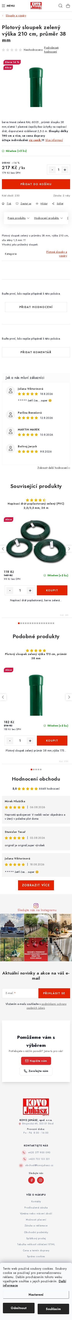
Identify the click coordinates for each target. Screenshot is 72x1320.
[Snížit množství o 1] (52, 169)
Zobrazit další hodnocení (52, 468)
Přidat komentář (36, 352)
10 (42, 623)
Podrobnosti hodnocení (51, 50)
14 (51, 623)
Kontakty (36, 1201)
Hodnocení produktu (46, 218)
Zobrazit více (36, 885)
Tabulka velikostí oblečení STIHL (36, 1244)
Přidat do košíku (36, 184)
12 (46, 623)
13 (49, 623)
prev (3, 549)
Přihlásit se (54, 993)
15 (53, 623)
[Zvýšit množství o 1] (64, 169)
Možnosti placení (36, 1219)
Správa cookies (36, 1256)
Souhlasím (53, 1309)
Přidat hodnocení (36, 307)
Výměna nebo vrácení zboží (36, 1213)
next (69, 549)
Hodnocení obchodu (36, 779)
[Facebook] (31, 1180)
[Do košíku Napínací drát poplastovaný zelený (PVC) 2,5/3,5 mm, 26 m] (52, 590)
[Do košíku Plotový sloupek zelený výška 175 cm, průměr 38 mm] (52, 741)
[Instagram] (40, 1180)
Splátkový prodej (36, 1238)
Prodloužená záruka (36, 1207)
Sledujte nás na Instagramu (37, 910)
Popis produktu (17, 218)
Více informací (54, 140)
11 (44, 623)
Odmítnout (18, 1308)
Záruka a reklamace (36, 1225)
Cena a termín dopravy (36, 1250)
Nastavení (36, 1294)
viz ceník (35, 140)
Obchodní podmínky (36, 1232)
